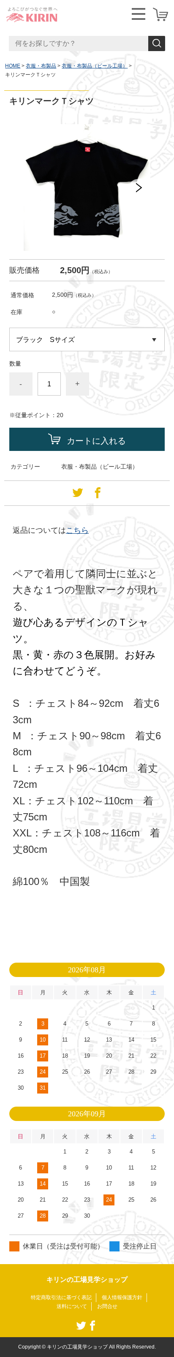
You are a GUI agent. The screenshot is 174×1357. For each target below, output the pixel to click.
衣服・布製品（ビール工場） (95, 66)
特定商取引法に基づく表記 (61, 1297)
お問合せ (107, 1306)
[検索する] (156, 43)
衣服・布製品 (41, 66)
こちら (77, 530)
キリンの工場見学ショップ (87, 1279)
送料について (72, 1306)
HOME (12, 66)
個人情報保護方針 (122, 1297)
